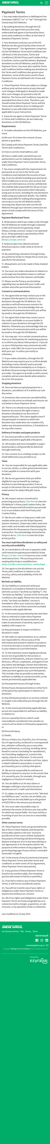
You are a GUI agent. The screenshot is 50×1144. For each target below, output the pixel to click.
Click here (30, 501)
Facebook (36, 940)
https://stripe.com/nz (13, 239)
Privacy (28, 931)
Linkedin (46, 940)
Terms (35, 931)
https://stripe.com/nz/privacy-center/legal (23, 564)
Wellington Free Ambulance (20, 949)
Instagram (41, 940)
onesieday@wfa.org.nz (35, 945)
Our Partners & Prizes (10, 931)
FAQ (22, 931)
